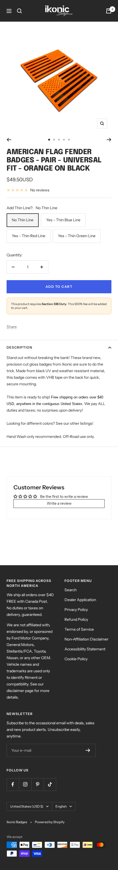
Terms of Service (79, 629)
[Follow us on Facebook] (13, 784)
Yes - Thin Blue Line (63, 219)
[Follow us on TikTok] (50, 784)
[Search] (19, 10)
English (61, 806)
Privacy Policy (76, 609)
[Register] (88, 750)
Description (19, 347)
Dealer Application (80, 599)
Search (70, 589)
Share (12, 326)
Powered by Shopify (49, 822)
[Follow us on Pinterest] (37, 784)
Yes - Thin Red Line (28, 235)
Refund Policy (76, 619)
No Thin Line (22, 219)
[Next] (109, 140)
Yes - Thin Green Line (76, 235)
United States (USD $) (26, 806)
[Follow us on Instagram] (25, 784)
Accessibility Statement (84, 649)
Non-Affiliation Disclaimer (86, 639)
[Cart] (108, 10)
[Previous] (9, 140)
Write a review (59, 503)
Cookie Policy (76, 658)
